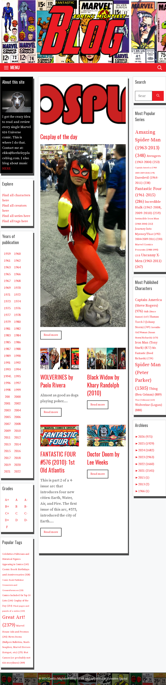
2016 (17, 451)
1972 (17, 295)
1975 (7, 308)
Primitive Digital (117, 679)
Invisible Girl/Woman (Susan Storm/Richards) (147, 332)
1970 (17, 288)
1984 (17, 335)
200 (7, 397)
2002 (17, 403)
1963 (7, 267)
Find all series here (16, 216)
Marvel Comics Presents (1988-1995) (146, 250)
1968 (17, 281)
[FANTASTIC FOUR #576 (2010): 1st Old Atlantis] (59, 443)
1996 (7, 383)
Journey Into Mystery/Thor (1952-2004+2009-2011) (148, 234)
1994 (17, 369)
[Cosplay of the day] (83, 126)
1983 (7, 335)
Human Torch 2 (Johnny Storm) (147, 322)
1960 (17, 254)
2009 (7, 431)
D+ (7, 520)
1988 (17, 349)
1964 (17, 267)
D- (26, 520)
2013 (7, 444)
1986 (17, 342)
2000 (17, 397)
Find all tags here (15, 221)
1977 (7, 315)
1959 (7, 254)
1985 (7, 342)
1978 (17, 315)
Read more (51, 335)
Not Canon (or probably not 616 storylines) (16, 657)
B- (26, 507)
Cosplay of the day (58, 136)
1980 (17, 322)
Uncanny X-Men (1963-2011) (148, 261)
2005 (7, 417)
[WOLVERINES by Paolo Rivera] (59, 366)
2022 (17, 471)
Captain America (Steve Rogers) (148, 305)
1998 (7, 390)
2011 (7, 437)
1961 (7, 261)
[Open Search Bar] (159, 67)
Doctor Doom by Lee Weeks (103, 458)
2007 (7, 424)
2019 (7, 465)
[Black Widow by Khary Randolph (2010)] (106, 366)
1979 (7, 322)
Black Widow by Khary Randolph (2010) (103, 385)
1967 (7, 281)
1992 (17, 363)
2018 (17, 458)
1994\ (7, 376)
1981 (7, 329)
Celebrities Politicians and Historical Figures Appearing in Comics (15, 559)
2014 (17, 444)
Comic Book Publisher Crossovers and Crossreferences (13, 585)
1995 (17, 376)
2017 (7, 458)
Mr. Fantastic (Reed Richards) (145, 353)
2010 (17, 431)
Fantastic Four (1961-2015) (148, 195)
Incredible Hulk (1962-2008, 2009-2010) (148, 207)
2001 (7, 403)
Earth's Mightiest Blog (62, 679)
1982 (17, 329)
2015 (7, 451)
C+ (7, 513)
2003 (7, 410)
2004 (17, 410)
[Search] (158, 96)
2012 (17, 437)
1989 (7, 356)
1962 (17, 261)
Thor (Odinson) (145, 400)
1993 (7, 369)
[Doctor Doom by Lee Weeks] (106, 443)
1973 (7, 301)
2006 (17, 417)
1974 (17, 301)
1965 (7, 274)
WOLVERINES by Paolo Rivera (56, 381)
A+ (7, 500)
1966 (17, 274)
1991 (7, 363)
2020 (17, 465)
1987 (7, 349)
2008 (17, 424)
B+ (7, 507)
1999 (17, 390)
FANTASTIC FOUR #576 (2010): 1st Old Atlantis (58, 462)
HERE (6, 168)
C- (26, 513)
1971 (7, 295)
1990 (17, 356)
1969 (7, 288)
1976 (17, 308)
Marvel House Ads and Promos (15, 631)
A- (26, 500)
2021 (7, 471)
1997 (17, 383)
